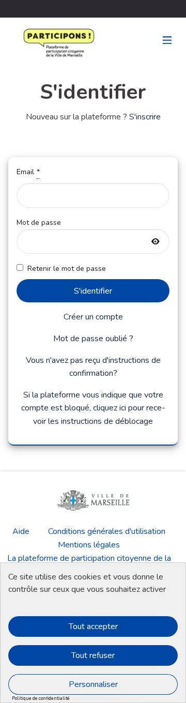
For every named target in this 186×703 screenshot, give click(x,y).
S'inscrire (145, 117)
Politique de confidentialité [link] (41, 698)
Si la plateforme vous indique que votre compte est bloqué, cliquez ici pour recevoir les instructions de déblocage (93, 408)
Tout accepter (93, 626)
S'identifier (93, 291)
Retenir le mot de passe (66, 268)
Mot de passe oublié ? (93, 338)
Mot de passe (66, 236)
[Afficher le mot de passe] (155, 242)
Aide (20, 531)
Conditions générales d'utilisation (106, 531)
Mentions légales (89, 545)
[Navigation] (167, 41)
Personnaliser (93, 684)
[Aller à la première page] (36, 42)
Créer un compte (93, 317)
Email (58, 172)
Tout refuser (93, 655)
